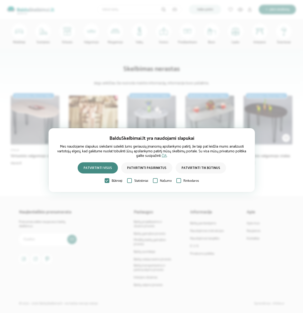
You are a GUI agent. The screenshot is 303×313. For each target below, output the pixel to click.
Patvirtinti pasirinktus (146, 168)
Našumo (166, 181)
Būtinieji (117, 181)
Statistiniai (141, 181)
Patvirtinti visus (98, 168)
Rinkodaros (191, 181)
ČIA (164, 156)
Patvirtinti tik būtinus (201, 168)
